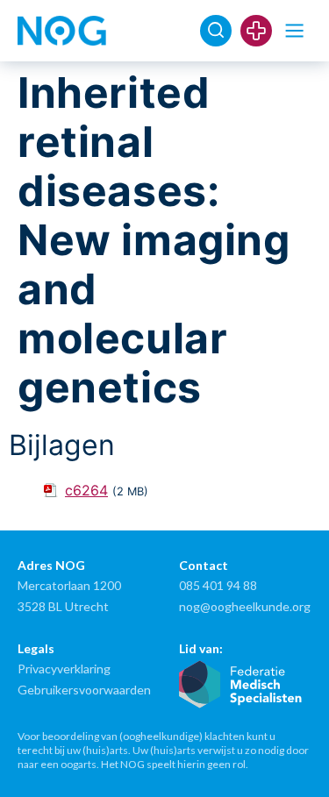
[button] (294, 31)
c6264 (86, 490)
